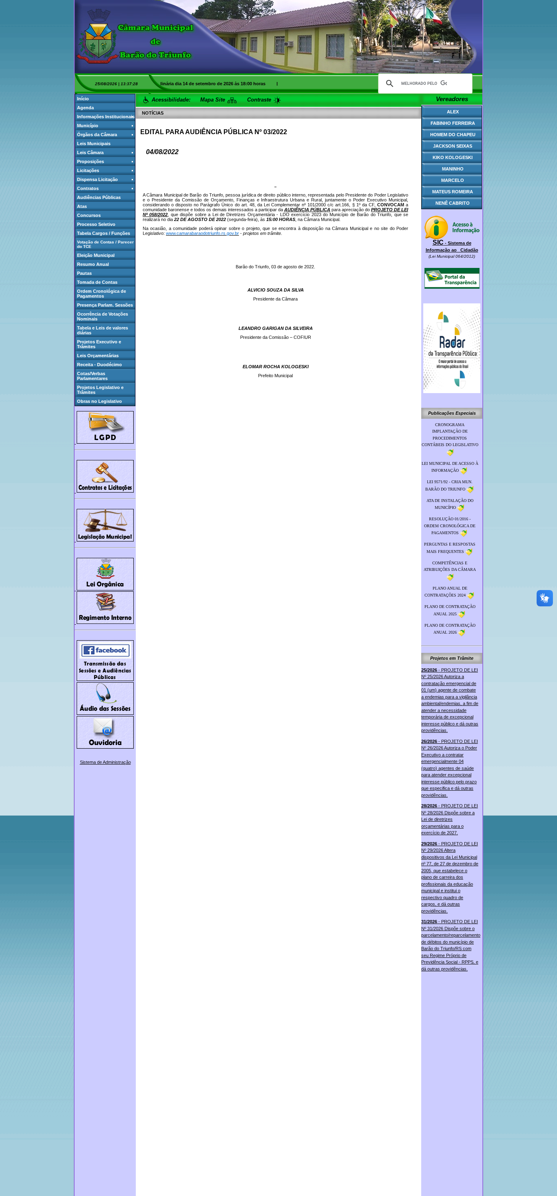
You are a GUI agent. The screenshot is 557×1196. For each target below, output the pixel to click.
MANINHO (453, 168)
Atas (82, 206)
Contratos (88, 188)
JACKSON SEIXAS (452, 146)
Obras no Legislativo (99, 401)
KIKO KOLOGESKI (453, 157)
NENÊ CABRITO (452, 203)
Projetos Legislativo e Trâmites (100, 390)
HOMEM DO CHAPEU (452, 134)
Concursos (89, 215)
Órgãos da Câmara (97, 134)
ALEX (453, 111)
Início (83, 98)
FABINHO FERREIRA (453, 123)
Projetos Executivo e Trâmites (99, 344)
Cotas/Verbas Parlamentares (92, 376)
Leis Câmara (90, 152)
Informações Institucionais (106, 116)
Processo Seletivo (96, 224)
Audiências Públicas (99, 197)
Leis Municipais (94, 143)
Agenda (85, 107)
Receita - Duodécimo (99, 364)
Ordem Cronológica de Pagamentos (101, 293)
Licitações (88, 170)
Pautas (84, 273)
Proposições (90, 161)
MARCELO (452, 180)
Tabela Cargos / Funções (103, 233)
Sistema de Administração (105, 762)
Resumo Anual (93, 264)
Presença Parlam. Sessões (105, 305)
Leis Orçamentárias (98, 355)
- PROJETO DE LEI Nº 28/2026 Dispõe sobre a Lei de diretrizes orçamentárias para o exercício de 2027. (449, 819)
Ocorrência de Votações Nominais (102, 316)
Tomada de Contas (97, 282)
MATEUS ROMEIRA (452, 191)
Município (87, 125)
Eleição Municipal (96, 255)
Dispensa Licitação (97, 179)
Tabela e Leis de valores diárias (102, 330)
